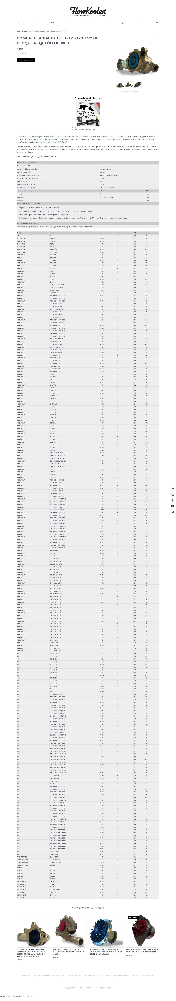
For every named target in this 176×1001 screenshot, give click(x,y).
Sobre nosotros (26, 975)
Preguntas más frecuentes (120, 975)
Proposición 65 (135, 975)
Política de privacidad (58, 975)
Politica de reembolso (147, 975)
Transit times (88, 978)
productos (25, 31)
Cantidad (20, 53)
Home (18, 31)
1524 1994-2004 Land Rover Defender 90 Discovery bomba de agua (69, 952)
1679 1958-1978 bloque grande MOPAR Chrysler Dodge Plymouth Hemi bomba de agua (106, 952)
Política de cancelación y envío (92, 975)
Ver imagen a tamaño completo (127, 92)
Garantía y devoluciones (74, 975)
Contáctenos (107, 975)
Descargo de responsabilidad (41, 975)
